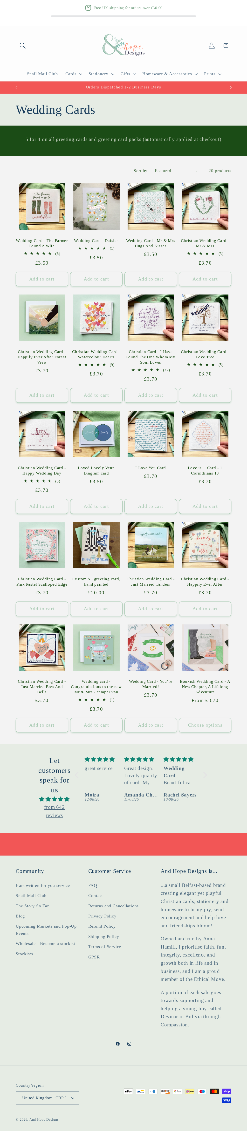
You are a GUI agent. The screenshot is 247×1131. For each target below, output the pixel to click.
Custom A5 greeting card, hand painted (96, 582)
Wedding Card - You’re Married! (150, 684)
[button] (22, 45)
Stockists (24, 953)
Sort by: (141, 170)
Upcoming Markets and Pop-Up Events (46, 930)
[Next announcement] (231, 87)
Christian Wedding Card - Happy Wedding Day (42, 470)
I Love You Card (150, 468)
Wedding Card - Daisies (96, 240)
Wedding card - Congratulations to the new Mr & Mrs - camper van (96, 686)
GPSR (94, 957)
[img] (54, 799)
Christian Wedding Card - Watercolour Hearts (96, 354)
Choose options (205, 725)
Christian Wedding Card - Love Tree (205, 354)
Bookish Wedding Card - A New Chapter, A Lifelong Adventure (205, 686)
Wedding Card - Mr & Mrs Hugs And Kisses (150, 243)
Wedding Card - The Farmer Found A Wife (42, 243)
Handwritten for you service (43, 885)
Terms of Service (104, 946)
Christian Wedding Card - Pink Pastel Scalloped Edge (42, 582)
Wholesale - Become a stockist (45, 943)
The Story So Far (32, 905)
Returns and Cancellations (113, 905)
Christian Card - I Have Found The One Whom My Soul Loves (150, 357)
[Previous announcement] (16, 87)
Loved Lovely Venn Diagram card (96, 470)
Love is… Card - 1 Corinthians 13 (205, 470)
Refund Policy (102, 926)
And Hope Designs (44, 1119)
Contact (95, 895)
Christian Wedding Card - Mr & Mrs (205, 243)
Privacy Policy (102, 916)
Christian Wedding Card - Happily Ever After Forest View (42, 357)
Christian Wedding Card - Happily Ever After (205, 582)
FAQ (92, 885)
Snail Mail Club (31, 895)
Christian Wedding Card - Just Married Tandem (151, 582)
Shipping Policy (103, 936)
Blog (20, 916)
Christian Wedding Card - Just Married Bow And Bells (42, 686)
